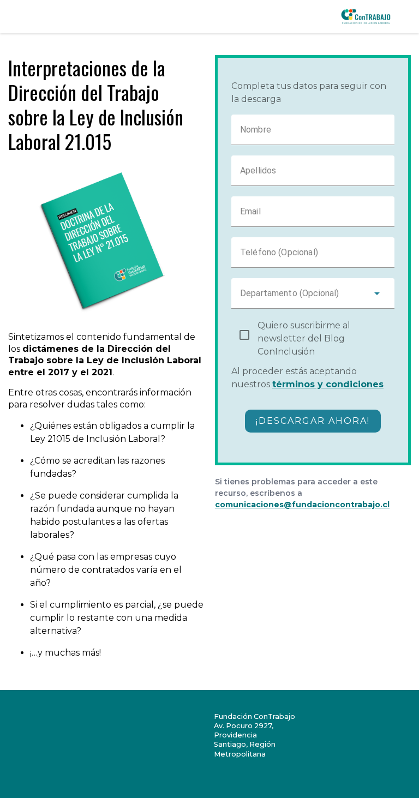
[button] (312, 293)
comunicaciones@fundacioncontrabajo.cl (302, 504)
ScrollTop (402, 781)
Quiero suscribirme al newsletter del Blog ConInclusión (304, 338)
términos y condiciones (328, 384)
